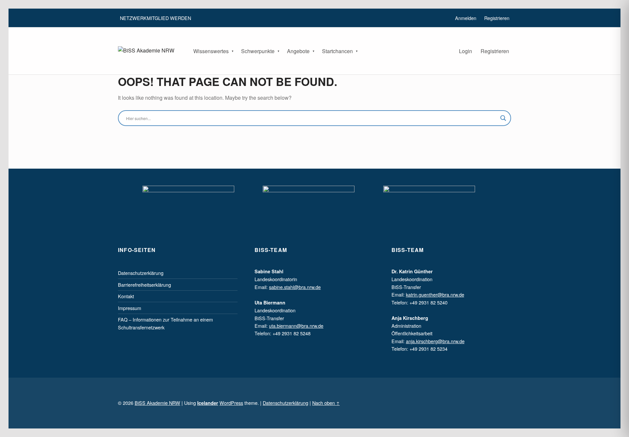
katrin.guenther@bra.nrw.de (435, 294)
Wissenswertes (211, 51)
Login (465, 51)
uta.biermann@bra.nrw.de (296, 325)
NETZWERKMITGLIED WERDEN (155, 17)
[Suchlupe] (503, 118)
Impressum (129, 307)
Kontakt (126, 296)
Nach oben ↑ (326, 402)
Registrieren (495, 51)
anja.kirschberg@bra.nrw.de (435, 341)
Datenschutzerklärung (140, 272)
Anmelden (465, 17)
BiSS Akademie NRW (157, 402)
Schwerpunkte (258, 51)
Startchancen (337, 51)
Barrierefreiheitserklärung (144, 284)
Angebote (298, 51)
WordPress (231, 402)
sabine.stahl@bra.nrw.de (295, 286)
